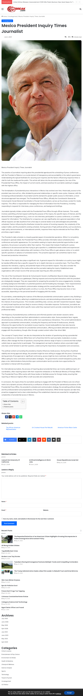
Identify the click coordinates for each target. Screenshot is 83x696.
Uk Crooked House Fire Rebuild (42, 427)
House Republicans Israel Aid (67, 460)
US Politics (5, 684)
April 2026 (5, 628)
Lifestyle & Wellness (8, 664)
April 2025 (5, 642)
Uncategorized (12, 16)
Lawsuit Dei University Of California (11, 461)
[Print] (59, 440)
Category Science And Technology (14, 602)
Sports (4, 671)
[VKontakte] (49, 440)
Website (45, 510)
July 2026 (5, 618)
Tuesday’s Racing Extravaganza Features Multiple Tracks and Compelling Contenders (46, 562)
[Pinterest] (39, 440)
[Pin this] (13, 416)
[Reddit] (44, 440)
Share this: (7, 404)
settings (58, 694)
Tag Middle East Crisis (10, 551)
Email (4, 510)
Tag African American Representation (13, 428)
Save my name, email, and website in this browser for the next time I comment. (28, 519)
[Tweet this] (10, 416)
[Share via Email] (54, 440)
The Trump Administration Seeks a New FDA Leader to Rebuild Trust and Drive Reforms (46, 571)
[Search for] (80, 9)
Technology (5, 674)
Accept (69, 693)
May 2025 (5, 638)
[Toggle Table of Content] (21, 401)
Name (4, 501)
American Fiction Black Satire (67, 427)
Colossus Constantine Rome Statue (15, 596)
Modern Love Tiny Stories (11, 556)
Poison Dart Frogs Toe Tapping (13, 591)
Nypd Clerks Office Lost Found (13, 607)
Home (5, 16)
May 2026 (5, 625)
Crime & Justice (6, 651)
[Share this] (6, 416)
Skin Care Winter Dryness (11, 580)
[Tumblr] (34, 440)
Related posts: (8, 406)
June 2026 (5, 622)
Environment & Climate (9, 658)
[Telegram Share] (17, 416)
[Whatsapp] (20, 416)
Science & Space (7, 668)
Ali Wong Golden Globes (10, 545)
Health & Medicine (7, 661)
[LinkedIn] (29, 440)
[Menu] (3, 9)
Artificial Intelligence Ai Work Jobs (40, 461)
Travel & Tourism (7, 678)
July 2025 (5, 632)
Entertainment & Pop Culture (11, 654)
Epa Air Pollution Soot (10, 586)
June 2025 (5, 635)
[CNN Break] (16, 9)
